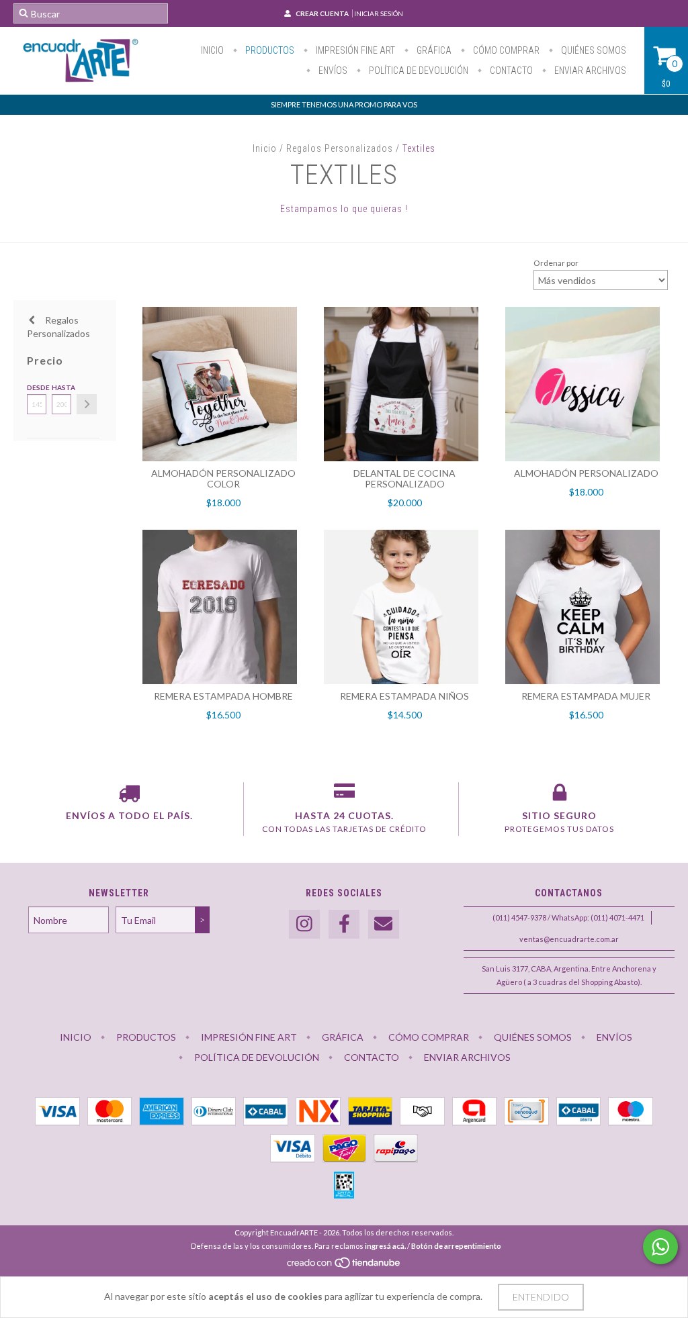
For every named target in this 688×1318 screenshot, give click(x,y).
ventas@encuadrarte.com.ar (569, 939)
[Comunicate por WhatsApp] (660, 1246)
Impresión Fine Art (354, 50)
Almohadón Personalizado (586, 473)
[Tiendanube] (344, 1266)
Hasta (61, 387)
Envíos (331, 70)
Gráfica (433, 50)
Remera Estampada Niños (404, 696)
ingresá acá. (385, 1245)
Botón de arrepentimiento (456, 1245)
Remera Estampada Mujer (585, 696)
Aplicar (87, 404)
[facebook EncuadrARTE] (344, 924)
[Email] (383, 924)
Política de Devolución (417, 70)
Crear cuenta (322, 13)
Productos (268, 50)
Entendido (541, 1297)
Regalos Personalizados (339, 148)
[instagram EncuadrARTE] (304, 924)
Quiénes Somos (592, 50)
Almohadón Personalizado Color (223, 478)
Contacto (510, 70)
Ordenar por (555, 263)
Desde (36, 387)
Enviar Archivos (589, 70)
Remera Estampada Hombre (223, 696)
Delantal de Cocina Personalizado (404, 478)
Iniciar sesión (378, 13)
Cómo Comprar (505, 50)
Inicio (212, 50)
